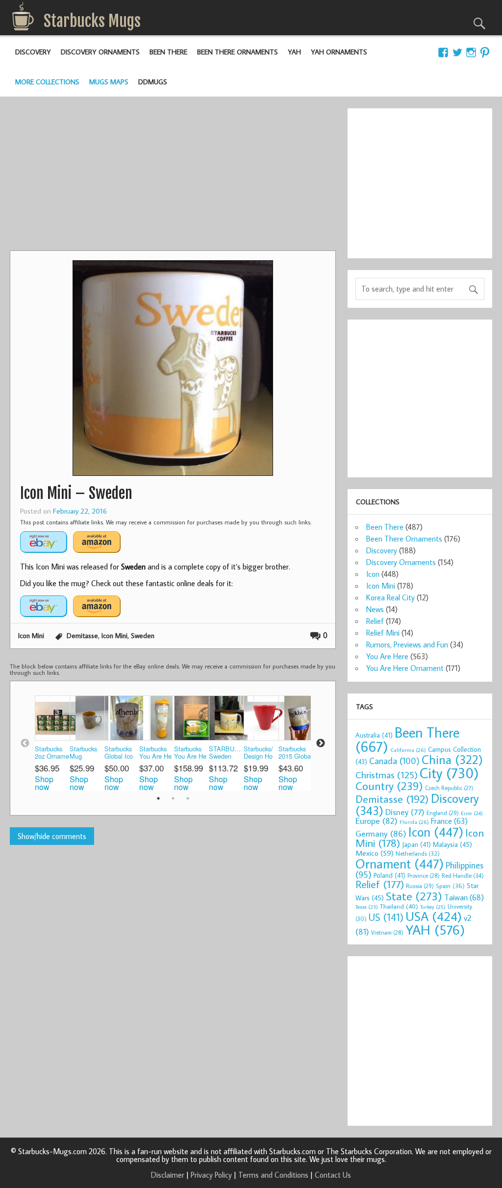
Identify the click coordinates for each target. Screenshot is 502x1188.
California (408, 749)
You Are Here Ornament (405, 668)
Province (423, 875)
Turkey (433, 906)
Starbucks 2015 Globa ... (294, 753)
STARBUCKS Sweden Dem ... (226, 753)
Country (389, 785)
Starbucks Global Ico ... (118, 753)
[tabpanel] (52, 743)
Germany (380, 833)
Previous (25, 743)
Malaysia (452, 844)
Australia (374, 735)
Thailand (399, 906)
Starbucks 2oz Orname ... (52, 753)
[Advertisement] (172, 177)
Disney (405, 811)
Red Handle (463, 875)
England (443, 813)
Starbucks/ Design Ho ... (258, 753)
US (386, 917)
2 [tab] (173, 798)
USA (433, 916)
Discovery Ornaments (100, 51)
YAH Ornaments (339, 51)
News (375, 609)
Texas (366, 906)
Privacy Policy (211, 1175)
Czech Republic (449, 788)
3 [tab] (188, 798)
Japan (416, 844)
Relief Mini (383, 633)
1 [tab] (158, 798)
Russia (420, 886)
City (449, 773)
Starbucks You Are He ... (155, 753)
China (452, 759)
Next (321, 743)
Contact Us (333, 1175)
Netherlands (418, 853)
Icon (372, 574)
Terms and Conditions (273, 1175)
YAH (294, 51)
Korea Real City (390, 597)
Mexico (374, 853)
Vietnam (387, 932)
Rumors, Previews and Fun (407, 644)
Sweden (142, 635)
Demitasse (82, 635)
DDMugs (152, 81)
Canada (394, 761)
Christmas (386, 774)
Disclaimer (167, 1175)
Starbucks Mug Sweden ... (85, 753)
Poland (389, 875)
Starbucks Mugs (92, 21)
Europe (376, 820)
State (414, 895)
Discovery (33, 51)
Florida (414, 821)
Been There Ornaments (237, 51)
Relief (375, 621)
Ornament (399, 863)
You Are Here (387, 656)
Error (472, 813)
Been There (168, 51)
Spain (450, 886)
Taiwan (464, 897)
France (449, 821)
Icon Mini (31, 635)
